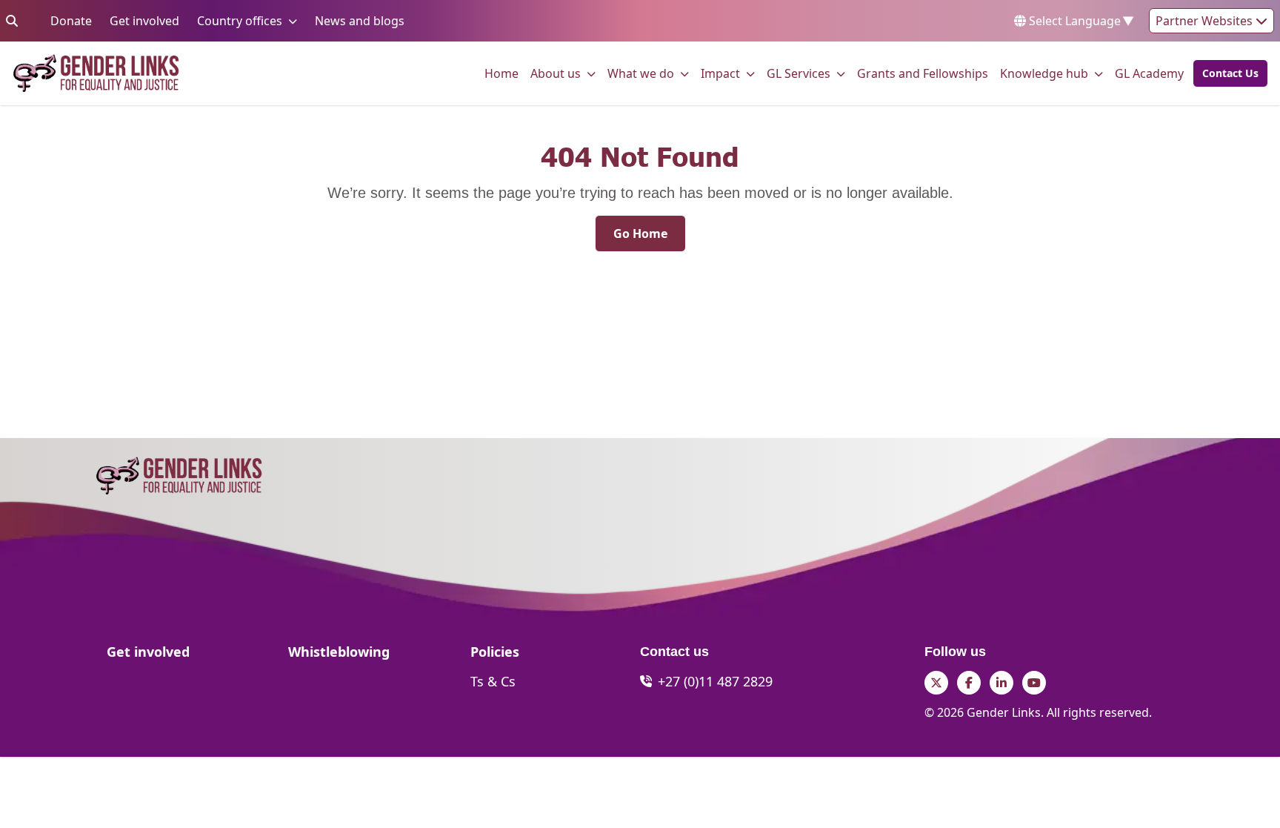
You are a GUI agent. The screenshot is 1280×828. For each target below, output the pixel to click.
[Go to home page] (96, 73)
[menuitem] (501, 73)
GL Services (798, 73)
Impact (720, 73)
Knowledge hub (1044, 73)
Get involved (144, 20)
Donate (71, 20)
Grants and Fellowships (922, 73)
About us (555, 73)
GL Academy (1149, 73)
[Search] (12, 21)
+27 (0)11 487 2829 (715, 681)
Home (501, 73)
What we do (640, 73)
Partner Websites (1206, 21)
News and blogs (359, 20)
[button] (1226, 73)
